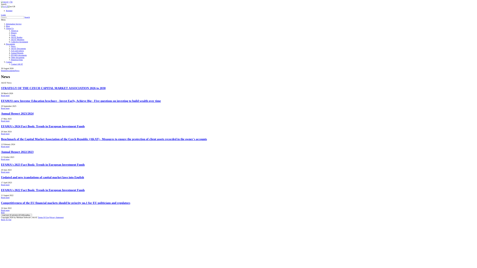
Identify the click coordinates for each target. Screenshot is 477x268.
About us (14, 31)
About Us (10, 28)
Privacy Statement (56, 217)
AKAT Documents (18, 49)
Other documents (17, 57)
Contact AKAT (17, 64)
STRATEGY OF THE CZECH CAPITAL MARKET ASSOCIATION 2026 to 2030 (53, 88)
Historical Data (17, 60)
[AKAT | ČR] (7, 2)
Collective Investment (19, 42)
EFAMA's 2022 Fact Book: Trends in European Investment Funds (43, 190)
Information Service (13, 24)
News (13, 46)
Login (3, 15)
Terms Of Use (43, 217)
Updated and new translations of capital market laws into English (42, 177)
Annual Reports (17, 53)
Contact (9, 62)
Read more (5, 96)
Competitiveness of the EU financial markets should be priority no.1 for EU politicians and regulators (65, 202)
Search (27, 17)
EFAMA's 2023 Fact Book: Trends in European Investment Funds (43, 164)
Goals (13, 35)
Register (9, 11)
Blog (8, 26)
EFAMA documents (19, 55)
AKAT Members (17, 40)
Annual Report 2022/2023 (17, 151)
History (14, 33)
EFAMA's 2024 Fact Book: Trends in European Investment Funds (43, 126)
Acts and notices (17, 51)
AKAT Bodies (16, 37)
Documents (10, 44)
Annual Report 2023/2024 (17, 113)
